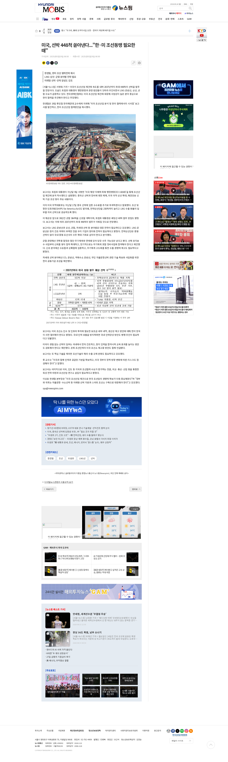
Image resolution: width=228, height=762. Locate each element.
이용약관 (145, 730)
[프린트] (139, 63)
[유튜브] (168, 731)
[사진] (57, 620)
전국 (160, 18)
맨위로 (135, 489)
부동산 (152, 18)
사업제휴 (61, 730)
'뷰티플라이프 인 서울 (56, 692)
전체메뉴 (37, 19)
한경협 (51, 458)
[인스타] (186, 731)
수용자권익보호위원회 (129, 730)
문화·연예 (169, 18)
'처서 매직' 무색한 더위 (91, 679)
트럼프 (71, 458)
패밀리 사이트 (177, 741)
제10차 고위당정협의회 (110, 679)
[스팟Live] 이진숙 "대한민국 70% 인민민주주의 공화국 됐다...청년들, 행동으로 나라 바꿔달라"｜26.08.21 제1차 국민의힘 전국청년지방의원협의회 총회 (173, 247)
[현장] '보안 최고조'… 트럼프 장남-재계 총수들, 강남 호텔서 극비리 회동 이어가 (82, 438)
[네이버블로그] (182, 731)
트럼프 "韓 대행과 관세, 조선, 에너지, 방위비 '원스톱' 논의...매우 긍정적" (79, 442)
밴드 (56, 63)
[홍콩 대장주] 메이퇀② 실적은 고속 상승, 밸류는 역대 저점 (109, 571)
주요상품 (50, 730)
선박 (93, 458)
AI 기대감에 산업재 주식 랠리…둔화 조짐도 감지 (109, 557)
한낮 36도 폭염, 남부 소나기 (87, 632)
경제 (91, 18)
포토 (64, 18)
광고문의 (157, 730)
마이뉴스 (189, 13)
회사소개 (38, 730)
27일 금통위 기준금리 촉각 (58, 656)
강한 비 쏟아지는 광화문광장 (128, 679)
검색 (190, 8)
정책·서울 (81, 18)
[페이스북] (173, 731)
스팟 (158, 177)
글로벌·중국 (109, 18)
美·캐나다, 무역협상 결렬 (57, 660)
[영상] (173, 191)
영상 (53, 18)
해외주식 (175, 13)
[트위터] (177, 731)
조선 (61, 458)
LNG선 (82, 458)
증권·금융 (141, 18)
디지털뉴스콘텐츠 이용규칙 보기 (58, 482)
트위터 (52, 63)
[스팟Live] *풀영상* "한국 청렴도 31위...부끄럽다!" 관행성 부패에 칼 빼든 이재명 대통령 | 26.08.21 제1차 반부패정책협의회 (173, 222)
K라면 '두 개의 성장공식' (57, 653)
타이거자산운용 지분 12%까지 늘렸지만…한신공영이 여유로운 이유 (89, 30)
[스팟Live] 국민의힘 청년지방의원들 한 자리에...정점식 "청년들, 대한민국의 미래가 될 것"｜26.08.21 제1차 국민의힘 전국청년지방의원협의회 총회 (173, 198)
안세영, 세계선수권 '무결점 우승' (89, 614)
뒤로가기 (50, 489)
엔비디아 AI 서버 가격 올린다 (59, 649)
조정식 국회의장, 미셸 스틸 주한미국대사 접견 (110, 691)
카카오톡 (44, 63)
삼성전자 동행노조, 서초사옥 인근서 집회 (91, 691)
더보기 (189, 31)
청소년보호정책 (95, 730)
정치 (72, 18)
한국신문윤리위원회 (179, 735)
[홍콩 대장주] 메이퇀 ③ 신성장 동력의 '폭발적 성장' (73, 571)
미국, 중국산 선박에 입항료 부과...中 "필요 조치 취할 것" (72, 431)
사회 (99, 18)
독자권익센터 (110, 730)
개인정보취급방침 (77, 730)
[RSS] (191, 731)
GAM (189, 18)
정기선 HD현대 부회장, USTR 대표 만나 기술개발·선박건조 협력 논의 (78, 428)
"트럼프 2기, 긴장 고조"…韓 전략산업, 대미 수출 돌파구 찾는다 (75, 435)
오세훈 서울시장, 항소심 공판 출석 (128, 691)
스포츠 (181, 18)
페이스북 (48, 63)
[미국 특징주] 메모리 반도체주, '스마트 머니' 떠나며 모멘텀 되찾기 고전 (73, 557)
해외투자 (122, 18)
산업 (131, 18)
